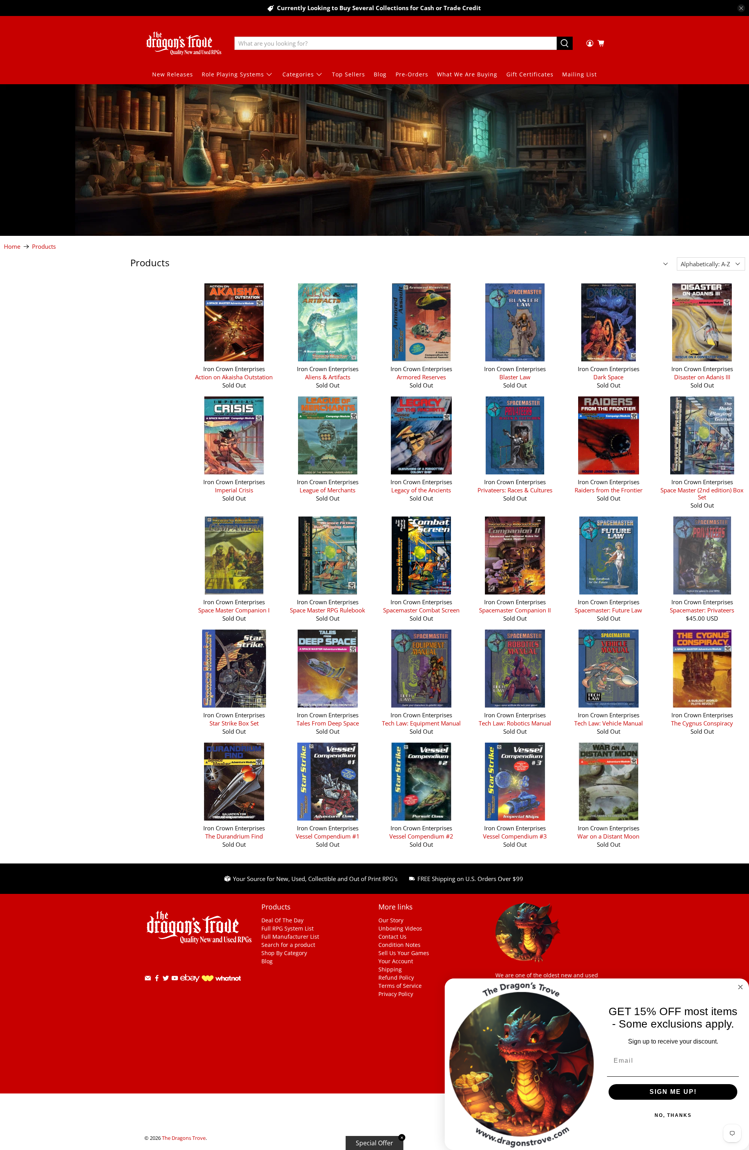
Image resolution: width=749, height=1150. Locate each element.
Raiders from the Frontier (609, 490)
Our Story (390, 920)
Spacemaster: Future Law (608, 610)
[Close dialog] (740, 987)
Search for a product (288, 944)
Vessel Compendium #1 (328, 836)
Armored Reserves (421, 376)
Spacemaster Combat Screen (421, 610)
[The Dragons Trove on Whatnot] (221, 979)
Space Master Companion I (234, 610)
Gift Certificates (530, 74)
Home (12, 246)
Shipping (390, 969)
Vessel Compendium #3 (515, 836)
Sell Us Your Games (403, 953)
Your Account (395, 961)
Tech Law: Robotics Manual (515, 723)
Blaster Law (515, 376)
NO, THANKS (673, 1115)
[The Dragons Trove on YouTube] (174, 979)
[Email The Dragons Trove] (147, 979)
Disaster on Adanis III (702, 376)
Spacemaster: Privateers (702, 610)
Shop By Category (284, 953)
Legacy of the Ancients (421, 490)
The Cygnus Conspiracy (702, 723)
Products (44, 246)
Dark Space (608, 376)
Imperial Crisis (234, 490)
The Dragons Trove (184, 1138)
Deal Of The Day (282, 920)
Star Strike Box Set (234, 723)
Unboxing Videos (400, 928)
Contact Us (392, 936)
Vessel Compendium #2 (421, 836)
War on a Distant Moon (608, 836)
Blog (380, 74)
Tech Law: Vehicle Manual (608, 723)
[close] (741, 8)
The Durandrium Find (234, 836)
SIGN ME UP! (673, 1091)
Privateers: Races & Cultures (514, 490)
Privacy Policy (395, 994)
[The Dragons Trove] (184, 43)
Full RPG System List (287, 928)
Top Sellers (348, 74)
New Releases (172, 74)
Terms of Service (400, 985)
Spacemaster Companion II (515, 610)
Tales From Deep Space (327, 723)
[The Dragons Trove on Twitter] (165, 979)
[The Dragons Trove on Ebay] (190, 985)
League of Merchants (327, 490)
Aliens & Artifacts (327, 376)
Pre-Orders (412, 74)
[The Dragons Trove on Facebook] (156, 979)
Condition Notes (399, 944)
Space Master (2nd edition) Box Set (702, 493)
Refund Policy (396, 977)
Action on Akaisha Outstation (234, 376)
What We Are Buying (467, 74)
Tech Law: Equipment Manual (421, 723)
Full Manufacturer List (290, 936)
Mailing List (579, 74)
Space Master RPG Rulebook (327, 610)
